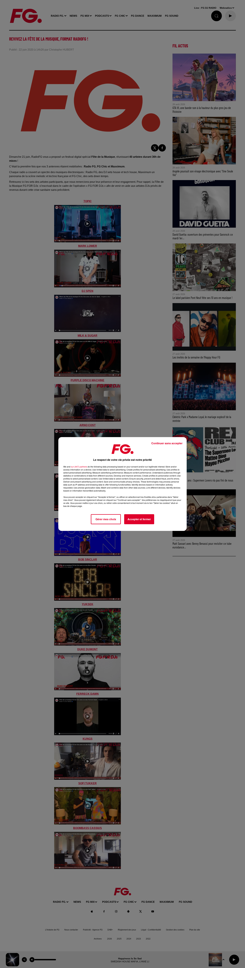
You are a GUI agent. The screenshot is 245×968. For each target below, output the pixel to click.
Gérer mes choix (106, 519)
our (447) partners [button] (79, 466)
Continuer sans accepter (166, 443)
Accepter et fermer (139, 519)
